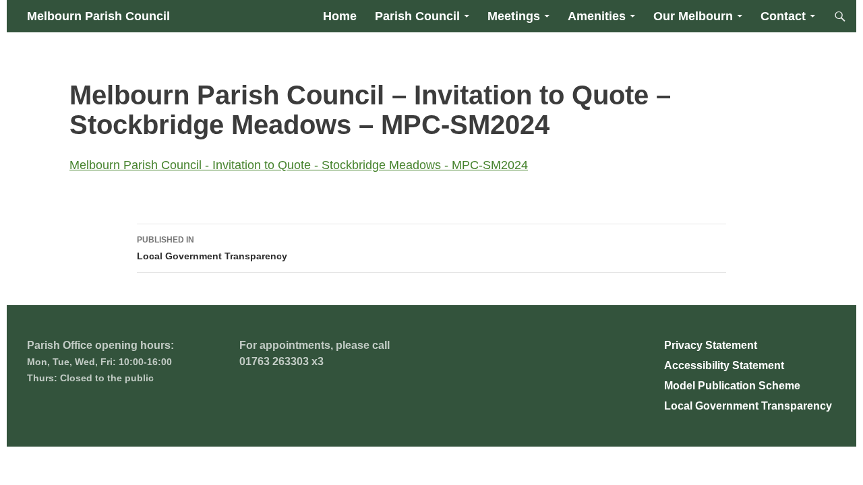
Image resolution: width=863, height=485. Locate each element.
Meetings (513, 16)
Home (340, 16)
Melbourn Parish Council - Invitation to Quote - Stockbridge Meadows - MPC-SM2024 (298, 165)
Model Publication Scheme (732, 385)
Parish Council (417, 16)
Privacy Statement (710, 345)
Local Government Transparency (212, 248)
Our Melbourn (693, 16)
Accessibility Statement (724, 365)
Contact (783, 16)
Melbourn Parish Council (98, 16)
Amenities (597, 16)
